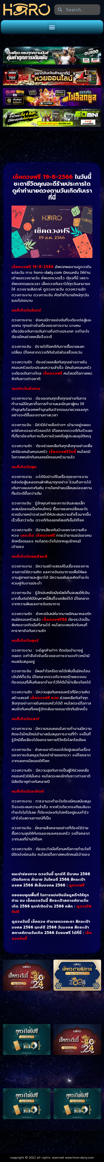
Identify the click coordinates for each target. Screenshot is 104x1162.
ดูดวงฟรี (77, 885)
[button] (52, 27)
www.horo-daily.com (79, 1157)
